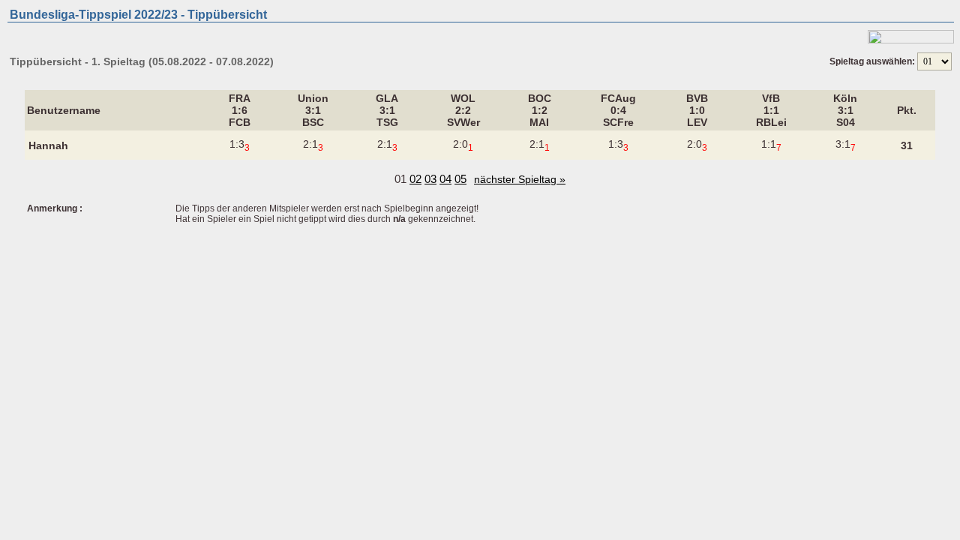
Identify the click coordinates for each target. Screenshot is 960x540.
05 (460, 178)
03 (430, 178)
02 (416, 178)
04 (446, 178)
